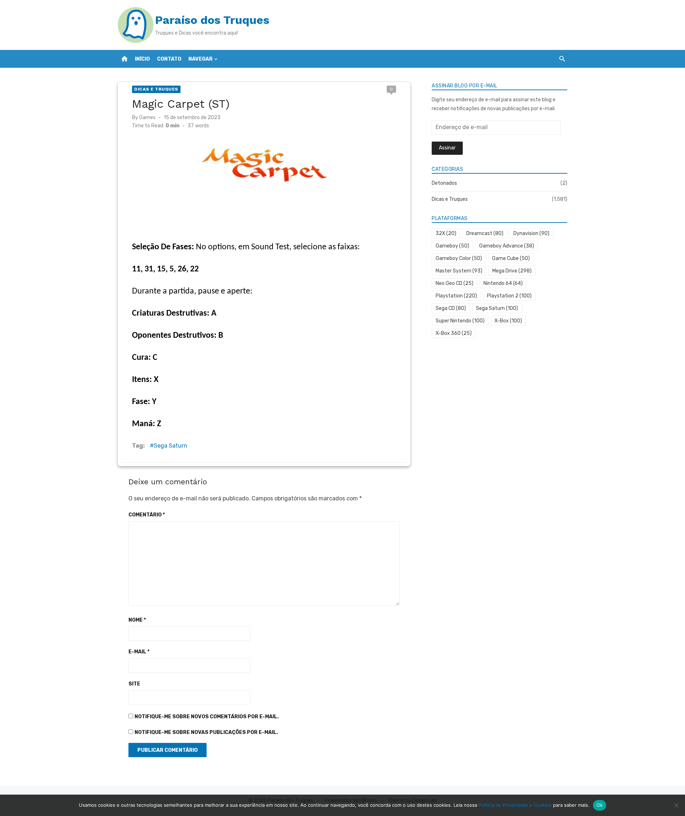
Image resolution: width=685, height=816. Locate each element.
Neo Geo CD (454, 283)
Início (142, 59)
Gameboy (452, 246)
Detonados (444, 183)
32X (446, 233)
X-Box (508, 321)
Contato (169, 59)
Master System (459, 271)
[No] (676, 805)
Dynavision (531, 233)
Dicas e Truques (156, 89)
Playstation (456, 296)
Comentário (146, 515)
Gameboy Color (459, 258)
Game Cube (511, 258)
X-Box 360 (454, 333)
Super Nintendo (460, 321)
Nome (137, 620)
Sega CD (451, 308)
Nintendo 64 (503, 283)
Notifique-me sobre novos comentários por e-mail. (207, 717)
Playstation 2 (509, 296)
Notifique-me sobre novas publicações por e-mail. (206, 732)
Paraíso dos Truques (212, 20)
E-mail (138, 652)
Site (134, 684)
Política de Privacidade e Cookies (515, 805)
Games (147, 117)
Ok (600, 805)
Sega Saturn (170, 445)
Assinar (447, 148)
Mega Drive (512, 271)
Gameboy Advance (506, 246)
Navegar (200, 59)
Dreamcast (484, 233)
